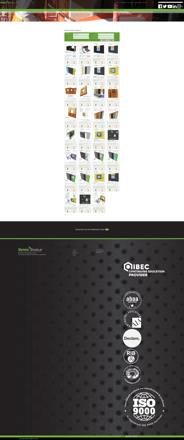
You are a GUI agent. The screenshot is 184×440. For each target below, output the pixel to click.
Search (71, 36)
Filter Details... (66, 32)
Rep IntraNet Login (99, 252)
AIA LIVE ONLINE (130, 2)
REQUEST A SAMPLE (137, 2)
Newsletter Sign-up (75, 252)
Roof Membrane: (94, 36)
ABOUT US (117, 2)
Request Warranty (75, 253)
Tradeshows (74, 255)
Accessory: (95, 34)
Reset (111, 40)
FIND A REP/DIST (123, 2)
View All (65, 214)
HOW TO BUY (145, 2)
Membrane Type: (69, 34)
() (153, 2)
